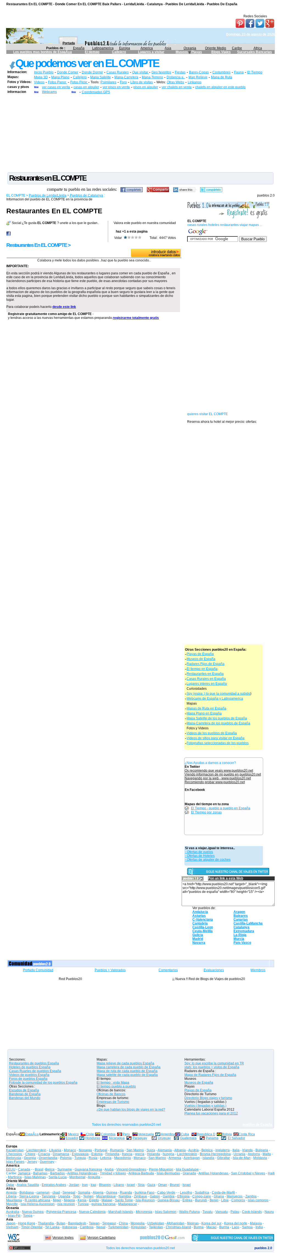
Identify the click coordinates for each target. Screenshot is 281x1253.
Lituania (55, 1150)
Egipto (94, 1200)
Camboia (87, 1227)
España (79, 48)
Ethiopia (183, 1196)
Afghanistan (175, 1223)
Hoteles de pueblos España (29, 1067)
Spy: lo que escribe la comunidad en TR (214, 1063)
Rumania (117, 1150)
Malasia (256, 1223)
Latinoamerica (103, 48)
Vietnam (12, 1227)
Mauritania (14, 1200)
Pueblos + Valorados (110, 970)
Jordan (74, 1185)
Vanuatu (221, 1212)
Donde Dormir (92, 72)
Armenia (174, 1158)
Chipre (30, 1154)
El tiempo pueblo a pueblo (116, 1086)
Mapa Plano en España (204, 713)
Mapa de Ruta (221, 77)
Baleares (241, 916)
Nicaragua (117, 1138)
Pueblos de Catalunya (86, 195)
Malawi (107, 1200)
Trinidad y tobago (113, 1173)
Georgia (30, 1158)
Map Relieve (198, 77)
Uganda (64, 1196)
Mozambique (106, 1196)
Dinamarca (61, 1154)
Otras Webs (175, 82)
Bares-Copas (199, 72)
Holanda (153, 1154)
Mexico (73, 1134)
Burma (199, 1227)
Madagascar (127, 1204)
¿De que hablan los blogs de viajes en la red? (131, 1109)
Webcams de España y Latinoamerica (215, 698)
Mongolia (138, 1223)
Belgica (207, 1150)
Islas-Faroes (15, 1162)
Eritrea (187, 1200)
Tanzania (48, 1196)
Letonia (105, 1158)
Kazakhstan (15, 1150)
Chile (90, 1134)
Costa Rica (246, 1134)
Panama (212, 1138)
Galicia (197, 935)
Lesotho (186, 1192)
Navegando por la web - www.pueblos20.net (218, 778)
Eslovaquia (80, 1154)
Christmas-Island (178, 1227)
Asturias (199, 916)
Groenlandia (48, 1158)
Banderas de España (25, 1094)
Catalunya (241, 927)
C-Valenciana (202, 919)
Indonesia (69, 1227)
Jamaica (24, 1173)
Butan (61, 1223)
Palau (235, 1212)
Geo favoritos (161, 72)
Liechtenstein (36, 1150)
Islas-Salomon (165, 1212)
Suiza (151, 1150)
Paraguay (140, 1138)
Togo (76, 1196)
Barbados (57, 1173)
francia (127, 1154)
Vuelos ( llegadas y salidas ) (205, 1106)
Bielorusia (13, 1158)
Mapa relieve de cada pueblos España (125, 1063)
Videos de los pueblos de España (212, 733)
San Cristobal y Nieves (248, 1173)
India (259, 1227)
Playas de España (200, 654)
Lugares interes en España (207, 684)
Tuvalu (208, 1212)
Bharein (105, 1185)
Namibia (125, 1196)
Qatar (10, 1185)
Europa (124, 48)
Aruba (109, 1169)
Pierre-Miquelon (161, 1169)
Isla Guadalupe (187, 1169)
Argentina (168, 1134)
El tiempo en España (202, 669)
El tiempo (92, 52)
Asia (168, 48)
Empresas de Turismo (113, 1102)
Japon (10, 1223)
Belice (50, 1169)
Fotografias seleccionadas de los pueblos (218, 743)
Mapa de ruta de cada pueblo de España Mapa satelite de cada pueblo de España (127, 1073)
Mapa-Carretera (126, 77)
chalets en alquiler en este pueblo (220, 87)
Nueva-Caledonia (92, 1212)
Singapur (109, 1223)
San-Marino (157, 1158)
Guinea (111, 1192)
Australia (12, 1212)
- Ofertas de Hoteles (200, 856)
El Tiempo (254, 72)
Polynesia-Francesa (61, 1212)
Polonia (66, 1158)
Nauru (269, 1212)
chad (56, 1192)
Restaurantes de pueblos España (34, 1063)
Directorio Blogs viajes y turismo (208, 1098)
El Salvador (236, 1138)
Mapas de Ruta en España (206, 708)
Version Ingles (63, 1238)
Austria (193, 1150)
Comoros (238, 1200)
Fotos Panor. (57, 82)
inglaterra (222, 1150)
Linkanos (194, 82)
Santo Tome (124, 1200)
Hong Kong (26, 1223)
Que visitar (140, 72)
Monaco (70, 1150)
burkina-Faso (144, 1192)
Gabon (155, 1196)
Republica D (206, 1134)
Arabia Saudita (28, 1185)
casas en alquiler (86, 87)
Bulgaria (261, 1150)
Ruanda (126, 1192)
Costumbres (221, 72)
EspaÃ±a (32, 1134)
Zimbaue (140, 1196)
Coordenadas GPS (96, 92)
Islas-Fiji (14, 1216)
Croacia (44, 1154)
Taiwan (94, 1223)
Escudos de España (24, 1090)
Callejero (119, 52)
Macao (211, 1227)
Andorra (254, 1154)
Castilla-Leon (202, 927)
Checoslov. (14, 1154)
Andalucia (200, 912)
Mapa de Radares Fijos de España (210, 1075)
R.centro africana (37, 1200)
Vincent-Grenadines (131, 1169)
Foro (123, 82)
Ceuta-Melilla (202, 931)
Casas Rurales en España (206, 679)
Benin (214, 1200)
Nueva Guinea (33, 1212)
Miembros (258, 970)
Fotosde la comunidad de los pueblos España (43, 1082)
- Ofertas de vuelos (199, 852)
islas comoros (258, 1200)
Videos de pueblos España (29, 1075)
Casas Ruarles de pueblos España (35, 1071)
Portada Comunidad (38, 970)
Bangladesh (77, 1223)
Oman (162, 1185)
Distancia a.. (176, 77)
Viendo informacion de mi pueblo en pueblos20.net (223, 774)
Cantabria (200, 923)
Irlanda (247, 1150)
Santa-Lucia (58, 1177)
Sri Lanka (52, 1227)
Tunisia (83, 1204)
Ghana (219, 1196)
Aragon (239, 912)
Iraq (93, 1185)
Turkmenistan (118, 1227)
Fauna (239, 72)
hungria (168, 1154)
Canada (24, 1169)
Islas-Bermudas (168, 1173)
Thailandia (46, 1223)
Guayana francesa (88, 1169)
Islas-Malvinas (35, 1177)
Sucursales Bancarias (254, 52)
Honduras (92, 1138)
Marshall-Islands (120, 1212)
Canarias (241, 919)
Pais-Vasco (242, 943)
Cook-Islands (252, 1212)
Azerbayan (192, 1158)
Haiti (271, 1173)
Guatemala (188, 1138)
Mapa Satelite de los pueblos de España (217, 718)
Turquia (80, 1158)
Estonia (97, 1154)
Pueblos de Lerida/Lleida (47, 195)
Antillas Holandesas (82, 1173)
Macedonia (122, 1158)
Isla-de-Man (242, 1158)
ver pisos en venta (116, 87)
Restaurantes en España (205, 674)
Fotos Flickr (79, 82)
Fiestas (180, 72)
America (146, 48)
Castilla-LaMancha (248, 923)
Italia (236, 1150)
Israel (131, 1185)
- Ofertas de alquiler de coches (208, 860)
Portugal (101, 1150)
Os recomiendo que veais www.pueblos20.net (219, 770)
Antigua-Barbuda (141, 1173)
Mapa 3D (41, 77)
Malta (267, 1154)
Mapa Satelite (100, 77)
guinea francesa (103, 1204)
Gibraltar (223, 1158)
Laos (235, 1227)
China (123, 1223)
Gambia (169, 1196)
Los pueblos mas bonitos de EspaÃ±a (42, 52)
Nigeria (69, 1200)
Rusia (93, 1158)
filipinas (193, 1223)
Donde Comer (67, 72)
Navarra (198, 943)
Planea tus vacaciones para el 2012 (211, 1113)
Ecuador (72, 1138)
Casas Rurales (117, 72)
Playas (196, 52)
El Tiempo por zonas (206, 812)
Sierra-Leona (29, 1196)
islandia (208, 1158)
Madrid (197, 939)
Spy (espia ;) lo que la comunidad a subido (218, 694)
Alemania (165, 1150)
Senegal (69, 1192)
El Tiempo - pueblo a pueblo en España (220, 808)
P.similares (108, 82)
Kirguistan (138, 1227)
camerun (43, 1192)
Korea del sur (211, 1223)
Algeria (98, 1192)
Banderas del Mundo (24, 1098)
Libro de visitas (141, 82)
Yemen (88, 1196)
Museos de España (201, 659)
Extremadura (244, 931)
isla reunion (66, 1204)
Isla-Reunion (145, 1200)
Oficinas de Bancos (111, 1094)
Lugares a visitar (151, 52)
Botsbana (26, 1192)
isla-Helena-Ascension (38, 1204)
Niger (57, 1200)
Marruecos (235, 1196)
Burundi (201, 1200)
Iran (85, 1185)
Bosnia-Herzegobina (215, 1154)
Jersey (32, 1162)
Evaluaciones (214, 970)
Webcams (49, 92)
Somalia (84, 1192)
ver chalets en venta (177, 87)
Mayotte (12, 1204)
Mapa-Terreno (152, 77)
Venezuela (146, 1134)
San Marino (135, 1150)
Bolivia (227, 1134)
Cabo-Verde (166, 1192)
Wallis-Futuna (189, 1212)
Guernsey (47, 1162)
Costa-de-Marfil (223, 1192)
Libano (119, 1185)
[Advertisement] (140, 132)
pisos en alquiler (145, 87)
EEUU (10, 1169)
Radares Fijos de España (205, 664)
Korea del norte (235, 1223)
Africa (258, 48)
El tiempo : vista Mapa (113, 1082)
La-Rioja (240, 935)
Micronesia (144, 1212)
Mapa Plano (60, 77)
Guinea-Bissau (169, 1200)
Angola (11, 1192)
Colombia (108, 1134)
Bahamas (40, 1173)
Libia (225, 1200)
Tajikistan (156, 1227)
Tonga (27, 1216)
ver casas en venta (56, 87)
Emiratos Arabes (54, 1185)
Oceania (190, 48)
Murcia (239, 939)
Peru (126, 1134)
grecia (139, 1154)
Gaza (151, 1185)
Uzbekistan (155, 1223)
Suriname (64, 1169)
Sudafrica (202, 1192)
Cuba (185, 1134)
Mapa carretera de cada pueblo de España (129, 1067)
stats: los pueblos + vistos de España (211, 1067)
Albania (180, 1150)
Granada (189, 1173)
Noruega (85, 1150)
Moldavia (260, 1158)
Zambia (251, 1196)
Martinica (15, 1177)
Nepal (100, 1227)
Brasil (39, 1169)
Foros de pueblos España (28, 1079)
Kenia (82, 1200)
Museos (182, 52)
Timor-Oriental (32, 1227)
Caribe (237, 48)
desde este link (64, 307)
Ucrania (239, 1154)
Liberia (11, 1196)
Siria (141, 1185)
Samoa (247, 1227)
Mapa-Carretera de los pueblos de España (218, 723)
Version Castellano (101, 1238)
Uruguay (164, 1138)
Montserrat (77, 1177)
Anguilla (94, 1177)
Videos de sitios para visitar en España (216, 738)
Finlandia (112, 1154)
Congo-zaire (201, 1196)
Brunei (175, 1185)
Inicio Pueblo (44, 72)
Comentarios (168, 970)
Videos (39, 82)
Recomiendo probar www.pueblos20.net (215, 782)
